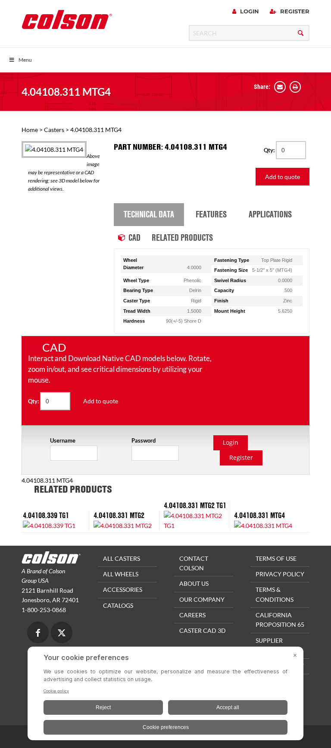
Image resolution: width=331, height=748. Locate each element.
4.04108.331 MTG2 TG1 (195, 505)
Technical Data (149, 214)
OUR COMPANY (202, 599)
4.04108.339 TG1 (46, 515)
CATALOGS (118, 605)
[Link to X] (61, 633)
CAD (134, 237)
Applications (270, 214)
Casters (54, 129)
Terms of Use (276, 558)
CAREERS (192, 615)
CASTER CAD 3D (202, 630)
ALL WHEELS (120, 574)
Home (30, 129)
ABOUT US (194, 583)
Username (62, 440)
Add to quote (282, 176)
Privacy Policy (280, 574)
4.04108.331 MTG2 (119, 515)
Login (248, 11)
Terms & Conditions (275, 594)
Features (211, 214)
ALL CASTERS (121, 558)
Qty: (270, 150)
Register (293, 11)
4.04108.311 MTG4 (66, 91)
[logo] (67, 22)
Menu (25, 60)
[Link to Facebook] (38, 633)
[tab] (149, 214)
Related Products (182, 237)
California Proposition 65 (280, 619)
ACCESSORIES (122, 589)
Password (143, 440)
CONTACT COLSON (193, 563)
